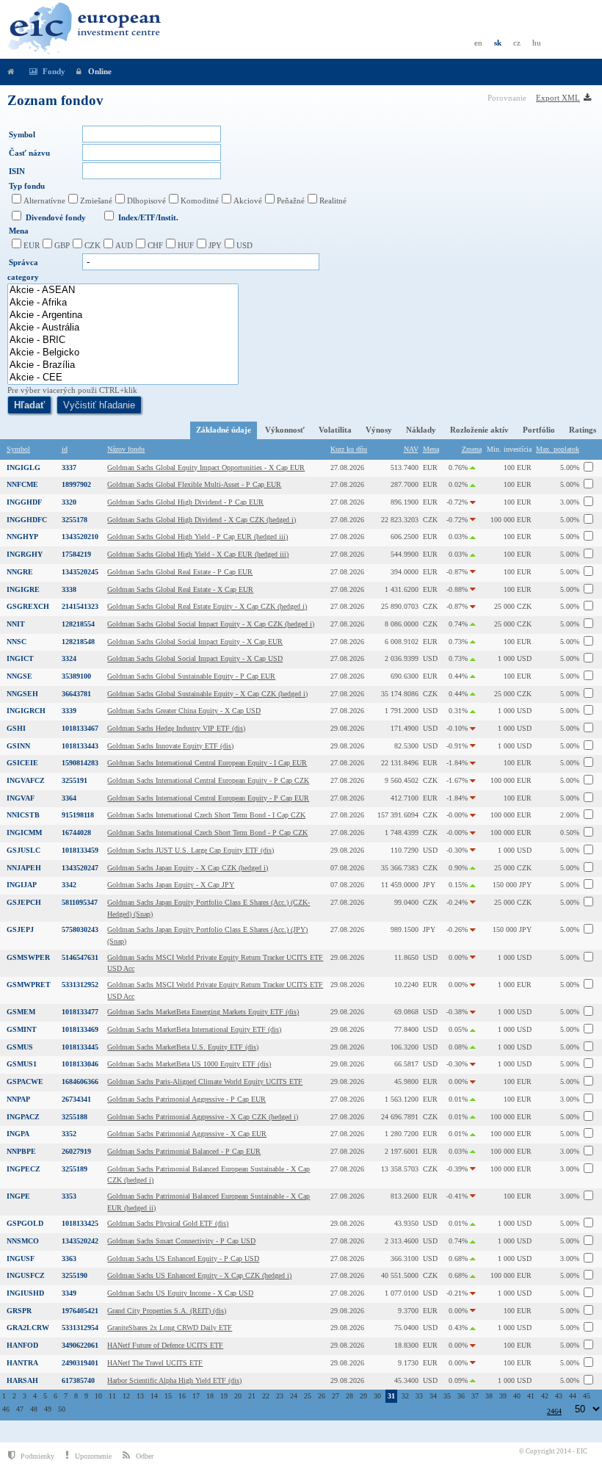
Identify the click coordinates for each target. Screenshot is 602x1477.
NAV (411, 449)
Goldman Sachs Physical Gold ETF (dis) (167, 1223)
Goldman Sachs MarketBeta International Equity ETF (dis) (194, 1029)
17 (196, 1396)
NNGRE (20, 572)
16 (182, 1396)
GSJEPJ (20, 929)
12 (126, 1396)
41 (530, 1396)
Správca (23, 262)
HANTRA (22, 1363)
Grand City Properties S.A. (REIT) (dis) (166, 1311)
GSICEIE (22, 763)
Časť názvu (29, 152)
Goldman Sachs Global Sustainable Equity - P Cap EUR (191, 676)
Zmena (472, 449)
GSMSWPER (28, 957)
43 (558, 1396)
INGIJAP (22, 885)
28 (349, 1396)
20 (238, 1396)
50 (61, 1409)
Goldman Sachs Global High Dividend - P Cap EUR (185, 502)
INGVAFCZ (26, 780)
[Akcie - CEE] (123, 378)
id (65, 449)
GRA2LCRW (28, 1327)
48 (33, 1409)
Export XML (558, 97)
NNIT (16, 624)
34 (433, 1396)
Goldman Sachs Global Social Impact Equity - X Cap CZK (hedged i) (210, 624)
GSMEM (21, 1012)
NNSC (16, 642)
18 (210, 1396)
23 (279, 1396)
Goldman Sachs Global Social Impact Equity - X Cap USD (195, 658)
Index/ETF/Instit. (148, 217)
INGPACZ (23, 1117)
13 (140, 1396)
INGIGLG (23, 467)
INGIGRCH (26, 711)
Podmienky (37, 1456)
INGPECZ (23, 1169)
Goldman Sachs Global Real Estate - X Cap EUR (180, 589)
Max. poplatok (557, 449)
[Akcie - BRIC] (123, 340)
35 (447, 1396)
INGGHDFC (27, 520)
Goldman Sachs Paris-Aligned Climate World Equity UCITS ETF (204, 1081)
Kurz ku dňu (348, 449)
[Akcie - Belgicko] (123, 353)
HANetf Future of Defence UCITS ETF (165, 1345)
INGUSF (21, 1258)
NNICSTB (23, 815)
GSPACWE (25, 1081)
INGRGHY (25, 554)
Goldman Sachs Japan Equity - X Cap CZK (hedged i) (187, 868)
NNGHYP (22, 536)
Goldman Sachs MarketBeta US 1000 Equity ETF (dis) (189, 1064)
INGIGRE (23, 589)
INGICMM (24, 832)
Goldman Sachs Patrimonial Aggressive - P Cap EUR (186, 1099)
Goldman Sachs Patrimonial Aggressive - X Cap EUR (186, 1134)
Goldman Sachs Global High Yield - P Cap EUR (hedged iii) (197, 536)
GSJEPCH (24, 902)
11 (112, 1396)
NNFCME (22, 484)
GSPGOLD (25, 1223)
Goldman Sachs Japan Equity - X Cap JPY (170, 885)
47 (19, 1409)
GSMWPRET (29, 985)
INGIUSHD (25, 1293)
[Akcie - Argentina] (123, 315)
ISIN (17, 171)
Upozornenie (93, 1456)
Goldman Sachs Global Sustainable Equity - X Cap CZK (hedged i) (207, 694)
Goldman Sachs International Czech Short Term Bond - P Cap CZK (207, 832)
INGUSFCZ (26, 1275)
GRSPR (19, 1311)
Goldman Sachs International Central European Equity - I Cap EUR (207, 763)
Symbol (22, 134)
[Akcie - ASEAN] (123, 290)
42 (544, 1396)
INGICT (20, 658)
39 (503, 1396)
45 (586, 1396)
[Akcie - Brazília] (123, 365)
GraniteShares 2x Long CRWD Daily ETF (169, 1327)
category (23, 276)
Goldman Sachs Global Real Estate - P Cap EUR (180, 572)
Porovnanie (508, 97)
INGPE (18, 1196)
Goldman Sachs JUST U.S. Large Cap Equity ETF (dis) (190, 850)
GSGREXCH (28, 606)
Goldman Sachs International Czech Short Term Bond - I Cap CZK (206, 815)
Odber (144, 1456)
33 (419, 1396)
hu (536, 42)
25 (307, 1396)
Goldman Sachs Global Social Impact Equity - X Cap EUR (195, 642)
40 (517, 1396)
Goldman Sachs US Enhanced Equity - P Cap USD (183, 1258)
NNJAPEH (24, 868)
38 (489, 1396)
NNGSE (19, 676)
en (478, 42)
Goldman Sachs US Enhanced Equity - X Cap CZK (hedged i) (199, 1275)
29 (363, 1396)
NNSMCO (23, 1241)
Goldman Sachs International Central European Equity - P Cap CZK (208, 780)
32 (405, 1396)
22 (265, 1396)
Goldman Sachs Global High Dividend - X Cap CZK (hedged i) (201, 520)
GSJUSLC (23, 850)
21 (251, 1396)
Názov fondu (126, 449)
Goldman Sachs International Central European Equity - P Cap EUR (208, 798)
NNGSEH (22, 694)
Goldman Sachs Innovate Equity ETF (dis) (170, 746)
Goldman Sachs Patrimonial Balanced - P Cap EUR (184, 1151)
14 (154, 1396)
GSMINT (22, 1029)
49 (47, 1409)
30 (377, 1396)
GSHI (16, 728)
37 (475, 1396)
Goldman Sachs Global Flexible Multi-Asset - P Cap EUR (194, 484)
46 (6, 1409)
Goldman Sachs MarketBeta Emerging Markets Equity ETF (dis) (203, 1012)
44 (572, 1396)
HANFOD (22, 1345)
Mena (19, 230)
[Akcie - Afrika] (123, 303)
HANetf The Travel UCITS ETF (155, 1363)
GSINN (18, 746)
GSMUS (20, 1047)
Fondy (54, 71)
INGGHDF (24, 502)
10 (98, 1396)
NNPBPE (21, 1151)
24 (293, 1396)
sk (497, 42)
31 (391, 1396)
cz (517, 42)
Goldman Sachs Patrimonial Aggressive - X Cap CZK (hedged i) (202, 1117)
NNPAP (18, 1099)
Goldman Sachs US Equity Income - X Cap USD (180, 1293)
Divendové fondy (56, 217)
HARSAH (22, 1380)
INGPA (18, 1134)
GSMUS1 (22, 1064)
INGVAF (21, 798)
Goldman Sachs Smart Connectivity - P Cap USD (181, 1241)
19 (224, 1396)
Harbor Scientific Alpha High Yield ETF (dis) (174, 1380)
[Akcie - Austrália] (123, 328)
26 (321, 1396)
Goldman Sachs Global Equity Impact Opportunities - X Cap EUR (206, 467)
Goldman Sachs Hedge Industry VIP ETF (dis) (176, 728)
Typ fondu (27, 185)
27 (335, 1396)
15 (168, 1396)
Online (100, 71)
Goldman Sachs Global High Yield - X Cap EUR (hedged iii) (198, 554)
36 (461, 1396)
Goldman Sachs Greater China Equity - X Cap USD (184, 711)
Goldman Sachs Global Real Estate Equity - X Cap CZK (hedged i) (207, 606)
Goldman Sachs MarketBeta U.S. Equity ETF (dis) (182, 1047)
